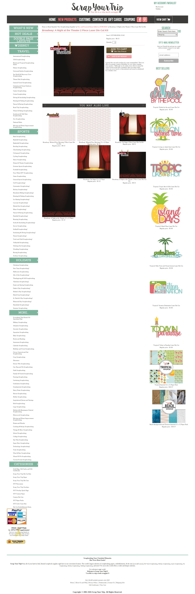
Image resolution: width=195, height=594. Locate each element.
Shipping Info (120, 582)
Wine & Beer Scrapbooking (21, 453)
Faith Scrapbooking (19, 370)
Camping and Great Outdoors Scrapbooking (22, 86)
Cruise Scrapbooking (19, 94)
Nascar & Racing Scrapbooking (22, 104)
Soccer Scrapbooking (19, 226)
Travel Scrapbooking (151, 564)
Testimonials (103, 582)
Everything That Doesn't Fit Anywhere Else (21, 318)
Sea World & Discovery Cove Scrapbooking (22, 75)
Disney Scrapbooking (19, 68)
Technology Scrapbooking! (21, 446)
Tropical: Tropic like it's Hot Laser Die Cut (166, 186)
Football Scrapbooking (20, 169)
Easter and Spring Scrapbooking (23, 285)
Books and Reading (19, 339)
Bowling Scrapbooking (20, 146)
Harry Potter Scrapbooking (21, 390)
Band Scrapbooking (19, 136)
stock (134, 564)
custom (141, 564)
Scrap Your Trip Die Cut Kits (22, 474)
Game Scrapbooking (19, 176)
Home (44, 27)
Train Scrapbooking (19, 450)
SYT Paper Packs (18, 500)
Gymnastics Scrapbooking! (21, 186)
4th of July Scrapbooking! (21, 275)
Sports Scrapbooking (176, 564)
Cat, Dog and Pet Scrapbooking (22, 367)
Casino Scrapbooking (19, 91)
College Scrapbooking (20, 436)
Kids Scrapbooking (19, 403)
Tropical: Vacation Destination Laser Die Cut (166, 305)
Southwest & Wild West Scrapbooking (20, 114)
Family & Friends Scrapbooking (23, 373)
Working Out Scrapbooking (21, 246)
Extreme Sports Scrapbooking (22, 166)
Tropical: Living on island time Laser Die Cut (166, 147)
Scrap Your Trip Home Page (80, 7)
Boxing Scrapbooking (20, 252)
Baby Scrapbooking (19, 335)
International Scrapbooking (21, 56)
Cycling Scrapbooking (20, 156)
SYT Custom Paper (19, 494)
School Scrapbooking (19, 433)
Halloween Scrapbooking (21, 271)
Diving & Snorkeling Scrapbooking (24, 97)
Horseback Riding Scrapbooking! (23, 193)
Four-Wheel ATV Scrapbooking (23, 173)
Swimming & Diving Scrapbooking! (24, 232)
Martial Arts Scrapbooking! (21, 206)
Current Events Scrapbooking (22, 459)
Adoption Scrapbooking (20, 325)
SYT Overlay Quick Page (21, 490)
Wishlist (158, 9)
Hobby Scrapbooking (19, 397)
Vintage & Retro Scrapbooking (22, 430)
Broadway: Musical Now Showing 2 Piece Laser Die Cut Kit (59, 143)
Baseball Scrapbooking (20, 140)
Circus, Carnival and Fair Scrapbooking (20, 353)
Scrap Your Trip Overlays (21, 487)
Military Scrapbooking (20, 322)
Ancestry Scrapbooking (20, 329)
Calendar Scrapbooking (20, 345)
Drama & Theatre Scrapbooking (23, 163)
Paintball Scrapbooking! (20, 216)
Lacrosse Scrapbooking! (20, 203)
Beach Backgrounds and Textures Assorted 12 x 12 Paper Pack (169, 424)
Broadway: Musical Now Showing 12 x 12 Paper (94, 142)
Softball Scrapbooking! (20, 229)
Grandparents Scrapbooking (21, 387)
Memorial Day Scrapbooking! (22, 301)
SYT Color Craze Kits (19, 504)
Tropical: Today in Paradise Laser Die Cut (166, 345)
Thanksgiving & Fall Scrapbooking (24, 278)
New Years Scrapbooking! (21, 268)
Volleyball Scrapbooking (20, 242)
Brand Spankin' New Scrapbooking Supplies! (61, 27)
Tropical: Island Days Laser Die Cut (166, 226)
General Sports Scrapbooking (22, 179)
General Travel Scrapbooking (22, 82)
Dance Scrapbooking (19, 159)
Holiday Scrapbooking (74, 566)
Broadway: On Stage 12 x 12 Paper (94, 179)
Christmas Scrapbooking (20, 265)
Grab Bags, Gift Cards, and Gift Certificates (22, 469)
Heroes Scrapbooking (19, 393)
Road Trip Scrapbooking (20, 107)
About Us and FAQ (81, 582)
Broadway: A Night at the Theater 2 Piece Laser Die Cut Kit (129, 180)
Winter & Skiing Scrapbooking (22, 111)
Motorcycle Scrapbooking (21, 415)
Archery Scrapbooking (20, 256)
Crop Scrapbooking (19, 357)
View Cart (103, 585)
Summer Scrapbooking (20, 308)
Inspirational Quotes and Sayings (23, 400)
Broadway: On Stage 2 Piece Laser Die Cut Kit (129, 142)
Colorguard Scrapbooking (21, 153)
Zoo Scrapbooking (19, 119)
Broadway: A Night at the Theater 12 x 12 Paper (58, 218)
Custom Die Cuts (18, 497)
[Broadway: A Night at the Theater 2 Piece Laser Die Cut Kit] (72, 96)
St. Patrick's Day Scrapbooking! (23, 298)
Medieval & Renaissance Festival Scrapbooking (23, 410)
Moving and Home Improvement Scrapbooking (23, 126)
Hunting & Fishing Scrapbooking (23, 101)
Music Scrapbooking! (19, 209)
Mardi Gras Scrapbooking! (21, 295)
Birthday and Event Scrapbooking (23, 349)
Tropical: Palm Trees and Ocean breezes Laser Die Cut (166, 266)
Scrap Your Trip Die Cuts (21, 480)
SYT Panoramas (18, 484)
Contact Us (111, 582)
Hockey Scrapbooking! (20, 189)
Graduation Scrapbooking (21, 383)
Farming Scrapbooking (20, 377)
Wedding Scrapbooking (86, 566)
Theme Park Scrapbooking (21, 79)
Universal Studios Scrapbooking (23, 71)
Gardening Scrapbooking (21, 380)
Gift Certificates (94, 585)
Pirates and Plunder (19, 423)
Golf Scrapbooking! (19, 183)
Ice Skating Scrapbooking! (21, 199)
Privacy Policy (93, 582)
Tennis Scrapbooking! (20, 236)
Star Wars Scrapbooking (20, 440)
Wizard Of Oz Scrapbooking (22, 456)
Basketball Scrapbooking (20, 143)
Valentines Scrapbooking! (21, 281)
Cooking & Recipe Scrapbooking (23, 426)
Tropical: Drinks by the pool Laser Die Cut (166, 107)
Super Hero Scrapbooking (21, 443)
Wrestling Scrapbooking (20, 249)
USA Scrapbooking (19, 59)
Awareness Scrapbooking (21, 342)
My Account (159, 7)
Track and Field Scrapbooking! (22, 239)
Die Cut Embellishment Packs (22, 507)
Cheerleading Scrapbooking (21, 149)
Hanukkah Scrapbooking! (21, 305)
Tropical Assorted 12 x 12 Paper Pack (166, 385)
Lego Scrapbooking (19, 407)
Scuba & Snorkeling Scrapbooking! (24, 222)
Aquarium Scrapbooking (20, 332)
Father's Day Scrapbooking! (21, 288)
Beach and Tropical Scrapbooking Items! (23, 63)
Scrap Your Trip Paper (20, 477)
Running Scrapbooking (20, 219)
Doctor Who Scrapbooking (21, 363)
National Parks (17, 122)
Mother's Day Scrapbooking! (22, 291)
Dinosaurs (16, 360)
